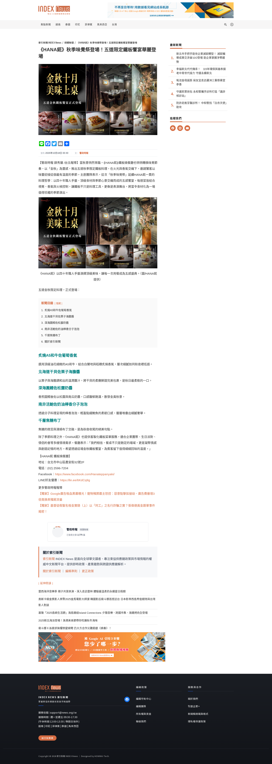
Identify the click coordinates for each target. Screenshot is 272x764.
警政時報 (83, 153)
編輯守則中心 (143, 698)
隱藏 (58, 303)
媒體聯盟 (69, 42)
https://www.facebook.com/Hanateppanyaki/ (84, 474)
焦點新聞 (46, 24)
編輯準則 (71, 571)
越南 (58, 24)
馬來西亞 (102, 24)
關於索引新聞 (52, 571)
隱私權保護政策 (197, 721)
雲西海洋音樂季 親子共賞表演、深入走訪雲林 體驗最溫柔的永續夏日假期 (82, 591)
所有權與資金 (143, 713)
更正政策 (88, 571)
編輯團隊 (141, 706)
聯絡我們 (141, 721)
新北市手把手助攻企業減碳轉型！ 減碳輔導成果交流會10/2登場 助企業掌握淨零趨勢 (200, 57)
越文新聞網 (47, 737)
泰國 (67, 24)
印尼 (77, 24)
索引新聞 (49, 559)
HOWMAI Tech (101, 756)
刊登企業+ (194, 706)
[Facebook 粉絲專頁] (127, 699)
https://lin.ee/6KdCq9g (75, 480)
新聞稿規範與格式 (198, 713)
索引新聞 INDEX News (49, 42)
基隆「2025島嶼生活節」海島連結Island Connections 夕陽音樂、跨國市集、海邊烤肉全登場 (93, 612)
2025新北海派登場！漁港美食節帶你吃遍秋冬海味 (68, 620)
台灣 (114, 24)
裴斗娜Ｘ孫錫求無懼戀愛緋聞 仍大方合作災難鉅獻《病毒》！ (74, 628)
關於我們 (193, 698)
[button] (225, 24)
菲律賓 (88, 24)
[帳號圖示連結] (232, 24)
